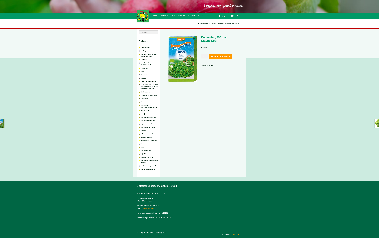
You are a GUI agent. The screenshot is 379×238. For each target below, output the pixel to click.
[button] (194, 38)
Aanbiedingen (145, 47)
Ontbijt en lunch (146, 114)
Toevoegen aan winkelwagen (220, 56)
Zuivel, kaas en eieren (148, 169)
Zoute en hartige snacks (149, 166)
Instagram (201, 15)
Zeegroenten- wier (147, 157)
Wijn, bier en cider (147, 154)
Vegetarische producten (149, 140)
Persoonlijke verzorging (149, 117)
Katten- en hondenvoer (148, 81)
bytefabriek (236, 234)
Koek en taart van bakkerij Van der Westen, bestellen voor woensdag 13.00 (149, 86)
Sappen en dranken (147, 124)
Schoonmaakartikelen (148, 127)
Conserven (144, 68)
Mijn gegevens (225, 16)
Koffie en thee (145, 92)
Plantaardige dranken (148, 120)
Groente (213, 23)
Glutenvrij (144, 75)
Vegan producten (146, 137)
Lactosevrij (144, 98)
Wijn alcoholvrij (146, 150)
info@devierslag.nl (148, 208)
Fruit (142, 71)
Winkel (207, 23)
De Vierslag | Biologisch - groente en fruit (143, 16)
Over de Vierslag (178, 16)
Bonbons (144, 59)
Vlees (142, 147)
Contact (191, 16)
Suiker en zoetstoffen (148, 134)
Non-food (144, 102)
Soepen (143, 130)
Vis (142, 144)
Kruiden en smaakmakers (149, 95)
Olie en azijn (145, 110)
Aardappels (144, 51)
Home (154, 16)
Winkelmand (237, 16)
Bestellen (164, 16)
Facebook (197, 15)
